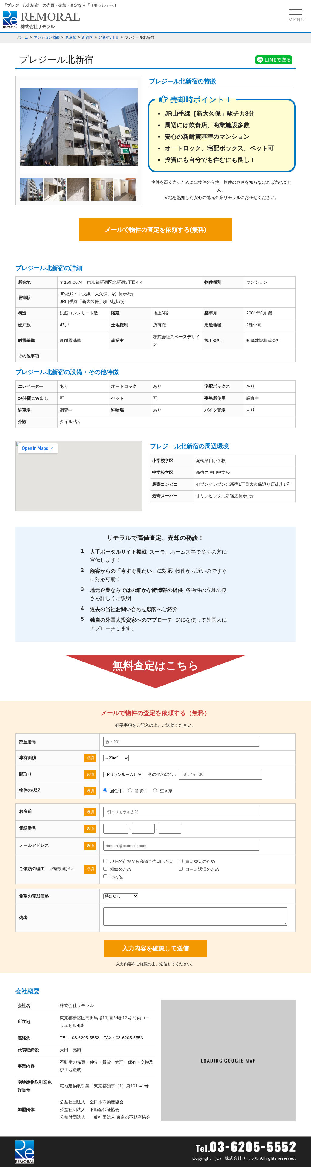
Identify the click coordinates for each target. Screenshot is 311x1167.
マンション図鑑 (47, 37)
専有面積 (27, 757)
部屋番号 (27, 741)
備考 (23, 917)
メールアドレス (34, 845)
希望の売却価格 (34, 896)
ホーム (22, 37)
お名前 (25, 811)
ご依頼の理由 (32, 868)
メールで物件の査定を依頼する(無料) (155, 229)
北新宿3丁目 (109, 37)
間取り (25, 774)
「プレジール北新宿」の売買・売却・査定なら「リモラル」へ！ (60, 5)
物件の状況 (29, 790)
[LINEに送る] (273, 60)
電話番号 (27, 828)
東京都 (70, 37)
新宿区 (87, 37)
